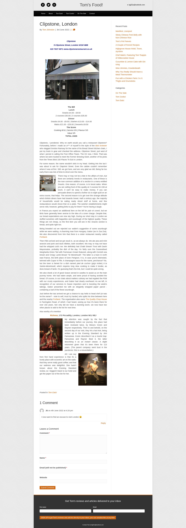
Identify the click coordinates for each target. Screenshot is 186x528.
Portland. (43, 237)
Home (43, 13)
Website (43, 477)
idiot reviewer (101, 146)
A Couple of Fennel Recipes (128, 45)
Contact (92, 13)
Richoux (54, 315)
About (51, 13)
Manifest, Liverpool (124, 31)
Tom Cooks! (70, 13)
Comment (45, 433)
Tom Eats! (59, 13)
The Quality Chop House (96, 299)
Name (43, 458)
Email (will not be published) (53, 468)
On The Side (82, 13)
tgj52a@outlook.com (137, 5)
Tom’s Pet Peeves (123, 41)
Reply (103, 423)
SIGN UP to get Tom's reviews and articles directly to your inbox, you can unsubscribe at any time (78, 518)
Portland (56, 299)
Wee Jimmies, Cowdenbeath (128, 68)
